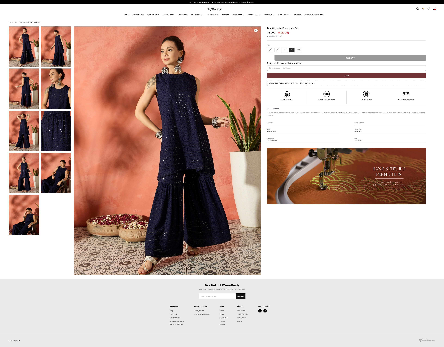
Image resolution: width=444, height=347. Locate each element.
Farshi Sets (182, 15)
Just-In (126, 15)
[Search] (416, 9)
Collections (196, 15)
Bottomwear (253, 15)
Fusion (222, 311)
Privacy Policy (241, 317)
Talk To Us (173, 314)
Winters (222, 321)
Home (11, 22)
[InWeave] (215, 9)
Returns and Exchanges (201, 314)
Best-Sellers (138, 15)
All (16, 22)
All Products (213, 15)
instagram (265, 311)
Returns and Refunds (176, 324)
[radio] (270, 50)
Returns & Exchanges (314, 15)
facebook (260, 311)
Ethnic (222, 314)
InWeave (17, 340)
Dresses (225, 15)
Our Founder (241, 311)
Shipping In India (175, 317)
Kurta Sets (237, 15)
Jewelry (222, 324)
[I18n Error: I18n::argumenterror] (24, 46)
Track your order (199, 311)
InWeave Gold (153, 15)
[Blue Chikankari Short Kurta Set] (167, 150)
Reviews (297, 15)
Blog (171, 311)
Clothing (268, 15)
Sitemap (240, 321)
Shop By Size (283, 15)
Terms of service (242, 314)
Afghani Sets (168, 15)
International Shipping (177, 321)
